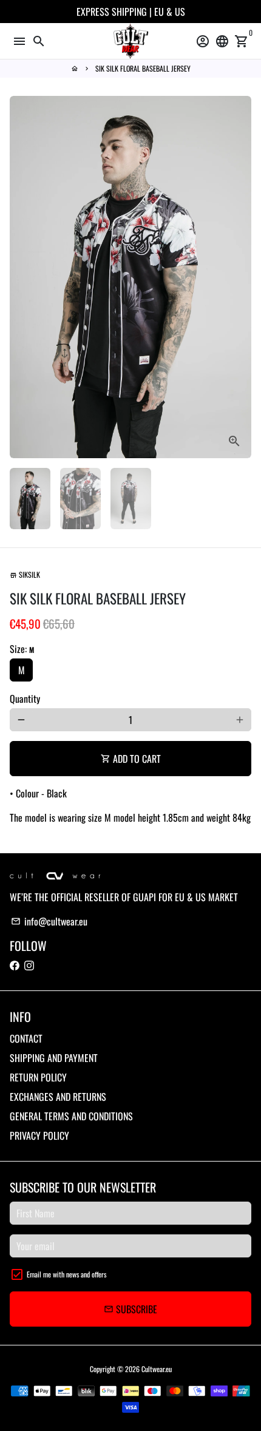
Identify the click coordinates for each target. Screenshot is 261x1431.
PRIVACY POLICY (39, 1135)
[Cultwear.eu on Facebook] (14, 965)
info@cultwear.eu (49, 921)
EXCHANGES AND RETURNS (58, 1096)
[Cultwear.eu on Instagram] (29, 965)
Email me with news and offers (66, 1274)
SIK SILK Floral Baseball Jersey (143, 68)
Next (239, 277)
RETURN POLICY (38, 1077)
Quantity (25, 698)
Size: (22, 648)
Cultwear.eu (156, 1369)
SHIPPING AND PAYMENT (54, 1057)
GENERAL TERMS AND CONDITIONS (71, 1116)
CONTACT (26, 1038)
